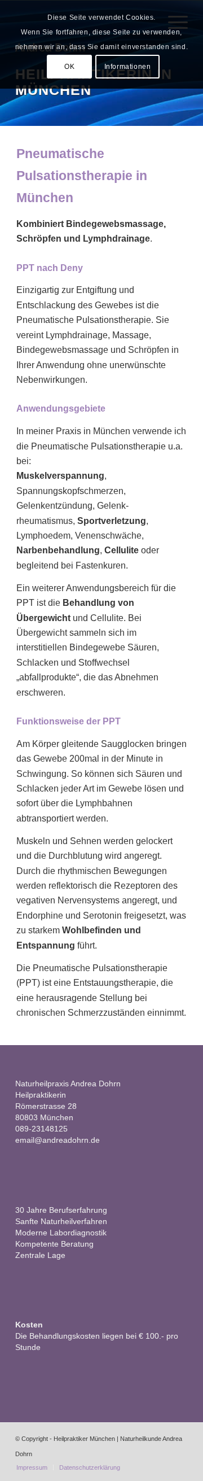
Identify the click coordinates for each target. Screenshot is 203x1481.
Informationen (127, 67)
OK (69, 67)
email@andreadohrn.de (57, 1139)
